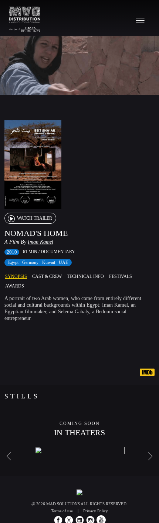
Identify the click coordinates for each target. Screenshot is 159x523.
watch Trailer (34, 218)
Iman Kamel (40, 242)
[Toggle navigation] (140, 20)
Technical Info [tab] (85, 276)
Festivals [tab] (120, 276)
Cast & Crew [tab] (47, 276)
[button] (9, 456)
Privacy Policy (95, 511)
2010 (12, 252)
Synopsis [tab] (16, 276)
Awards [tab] (14, 286)
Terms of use (62, 511)
